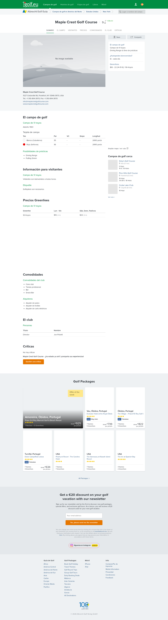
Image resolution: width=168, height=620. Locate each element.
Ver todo (111, 197)
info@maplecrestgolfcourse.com (35, 101)
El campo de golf (117, 44)
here (60, 535)
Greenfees (114, 64)
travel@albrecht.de (100, 531)
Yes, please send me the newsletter (84, 522)
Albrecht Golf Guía (38, 11)
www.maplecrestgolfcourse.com (35, 104)
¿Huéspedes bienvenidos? (121, 55)
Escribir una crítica (33, 361)
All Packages (83, 478)
